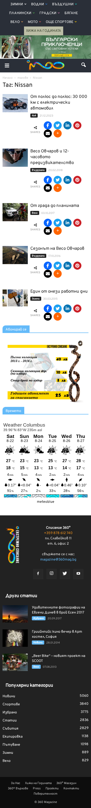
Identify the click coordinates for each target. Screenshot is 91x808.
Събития (10, 729)
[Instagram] (52, 574)
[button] (84, 65)
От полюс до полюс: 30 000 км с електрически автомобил (58, 102)
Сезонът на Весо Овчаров (57, 249)
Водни (37, 4)
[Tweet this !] (58, 125)
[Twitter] (65, 574)
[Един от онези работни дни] (15, 298)
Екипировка (12, 737)
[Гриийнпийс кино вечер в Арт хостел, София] (15, 638)
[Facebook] (38, 574)
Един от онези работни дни (59, 291)
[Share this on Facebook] (48, 125)
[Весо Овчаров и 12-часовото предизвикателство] (15, 158)
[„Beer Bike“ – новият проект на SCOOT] (15, 662)
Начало (8, 78)
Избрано (38, 618)
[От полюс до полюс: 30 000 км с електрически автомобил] (15, 103)
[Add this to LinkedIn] (67, 125)
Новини (38, 642)
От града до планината (54, 206)
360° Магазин (66, 783)
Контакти (71, 789)
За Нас (15, 783)
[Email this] (48, 133)
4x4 (34, 115)
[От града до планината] (15, 212)
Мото (33, 22)
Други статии (21, 596)
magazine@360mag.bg (58, 560)
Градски (47, 13)
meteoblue (45, 502)
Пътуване (11, 745)
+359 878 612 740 (58, 533)
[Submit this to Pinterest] (77, 125)
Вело (15, 22)
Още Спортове (59, 22)
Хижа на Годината (43, 31)
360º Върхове (18, 789)
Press (37, 789)
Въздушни (63, 4)
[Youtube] (78, 574)
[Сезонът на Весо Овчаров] (15, 255)
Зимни (16, 4)
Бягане (71, 13)
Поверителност (45, 794)
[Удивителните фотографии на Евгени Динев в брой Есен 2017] (15, 614)
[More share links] (58, 133)
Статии (10, 720)
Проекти (52, 789)
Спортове (11, 704)
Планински (20, 13)
